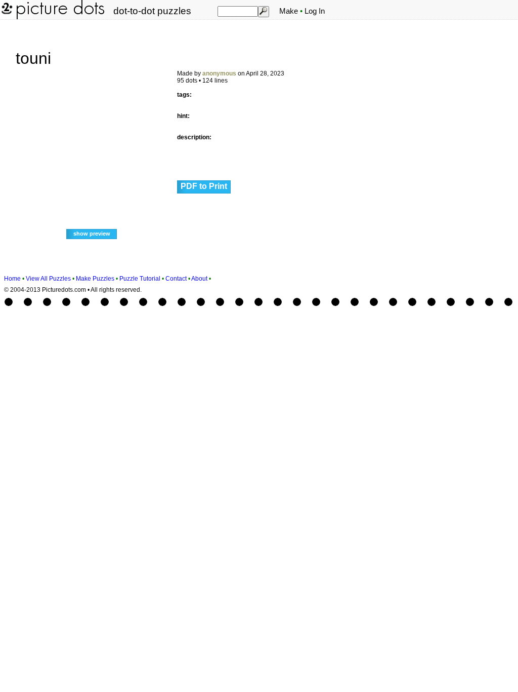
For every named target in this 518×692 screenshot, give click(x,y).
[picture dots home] (6, 17)
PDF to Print (204, 186)
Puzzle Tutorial (139, 278)
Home (12, 278)
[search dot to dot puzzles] (263, 11)
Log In (315, 11)
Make (288, 11)
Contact (176, 278)
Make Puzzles (95, 278)
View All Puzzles (48, 278)
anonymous (219, 73)
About (199, 278)
